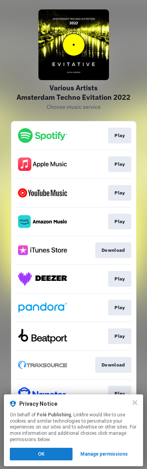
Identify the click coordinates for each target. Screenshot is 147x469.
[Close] (135, 402)
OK (41, 454)
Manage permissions (104, 454)
